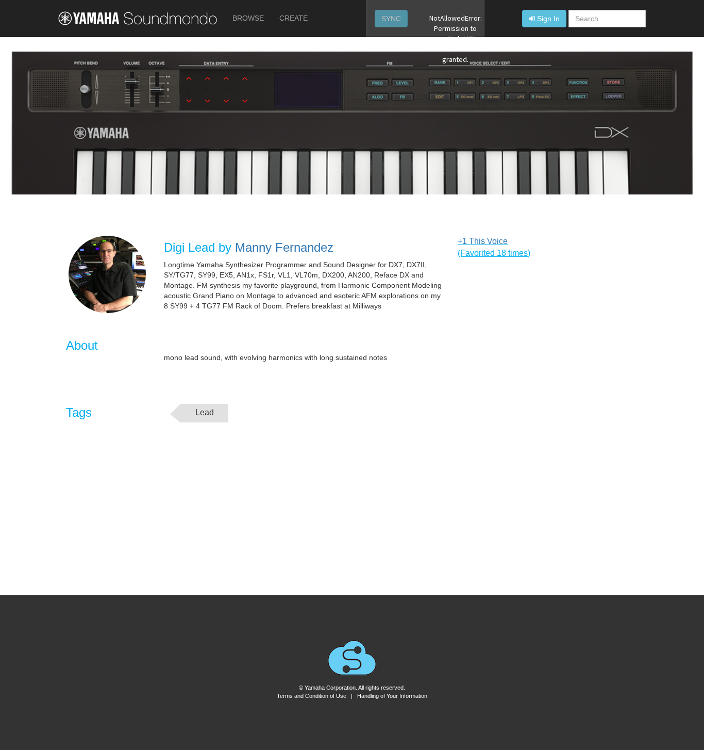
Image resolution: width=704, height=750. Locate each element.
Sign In (548, 18)
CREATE (293, 18)
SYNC (391, 18)
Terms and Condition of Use (311, 696)
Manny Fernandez (284, 247)
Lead (204, 412)
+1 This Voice (483, 241)
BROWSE (248, 18)
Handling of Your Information (392, 696)
